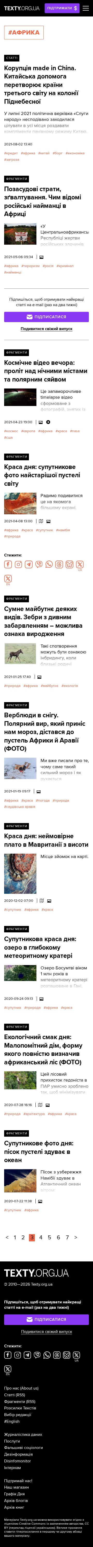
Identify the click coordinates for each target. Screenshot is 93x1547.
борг (59, 153)
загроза (12, 159)
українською (45, 1528)
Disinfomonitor (17, 1461)
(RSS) (20, 1395)
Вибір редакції (17, 1414)
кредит (12, 153)
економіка (76, 153)
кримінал (66, 266)
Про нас (11, 1388)
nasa (76, 431)
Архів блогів (16, 1500)
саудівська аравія (20, 807)
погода (44, 800)
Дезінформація (18, 1454)
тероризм (32, 266)
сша (9, 437)
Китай (45, 153)
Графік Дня (14, 1494)
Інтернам (12, 1467)
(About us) (29, 1388)
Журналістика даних (23, 1434)
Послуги (12, 1441)
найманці (13, 272)
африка (29, 153)
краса (62, 431)
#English (12, 1421)
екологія (71, 686)
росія (49, 266)
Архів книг (14, 1507)
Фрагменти (16, 179)
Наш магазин (16, 1487)
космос (12, 431)
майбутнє (50, 686)
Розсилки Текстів (20, 1408)
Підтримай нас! (18, 1480)
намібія (64, 530)
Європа (29, 431)
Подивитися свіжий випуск (47, 328)
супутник (45, 530)
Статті (12, 58)
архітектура (35, 1114)
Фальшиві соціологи (23, 1447)
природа (13, 536)
